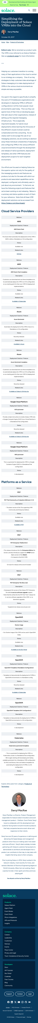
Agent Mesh (9, 908)
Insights (7, 923)
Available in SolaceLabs (19, 301)
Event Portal (9, 914)
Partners (7, 944)
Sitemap (29, 1017)
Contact (20, 994)
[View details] (8, 10)
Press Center (9, 950)
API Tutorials (9, 970)
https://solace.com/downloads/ (13, 203)
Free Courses (9, 979)
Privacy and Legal (10, 953)
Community (8, 985)
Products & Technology (17, 42)
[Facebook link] (8, 1002)
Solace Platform (10, 905)
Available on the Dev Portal (19, 649)
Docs (6, 967)
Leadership (8, 938)
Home (3, 42)
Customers (8, 941)
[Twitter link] (15, 1002)
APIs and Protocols (11, 920)
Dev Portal (8, 973)
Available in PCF (19, 524)
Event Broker (9, 911)
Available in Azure (19, 344)
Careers (7, 935)
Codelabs (8, 976)
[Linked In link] (12, 1002)
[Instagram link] (22, 1002)
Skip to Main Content (9, 6)
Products (8, 902)
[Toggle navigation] (34, 10)
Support (9, 994)
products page (13, 56)
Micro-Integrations (11, 917)
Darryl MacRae (13, 32)
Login (30, 994)
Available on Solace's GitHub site (19, 391)
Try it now (22, 5)
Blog (7, 42)
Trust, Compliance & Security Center (17, 956)
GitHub (19, 254)
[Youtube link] (19, 1002)
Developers (9, 964)
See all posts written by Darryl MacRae (18, 878)
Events (7, 947)
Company (8, 932)
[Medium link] (29, 1002)
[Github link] (26, 1002)
